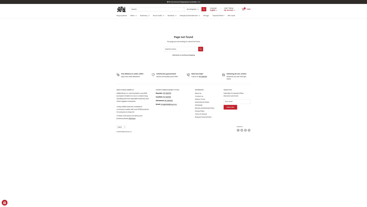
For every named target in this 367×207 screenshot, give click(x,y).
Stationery (143, 16)
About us (198, 93)
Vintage (206, 16)
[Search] (203, 9)
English (120, 127)
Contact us (199, 96)
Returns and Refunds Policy (204, 108)
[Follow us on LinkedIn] (249, 130)
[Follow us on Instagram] (245, 130)
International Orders (202, 102)
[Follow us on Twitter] (241, 130)
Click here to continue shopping (183, 55)
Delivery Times (200, 99)
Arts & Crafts (157, 16)
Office (132, 16)
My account (229, 10)
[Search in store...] (200, 49)
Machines (171, 16)
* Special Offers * (218, 16)
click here (132, 118)
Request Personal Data (203, 117)
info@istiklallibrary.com (169, 104)
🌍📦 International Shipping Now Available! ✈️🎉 (183, 2)
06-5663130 (169, 101)
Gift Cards (231, 16)
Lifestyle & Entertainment (189, 16)
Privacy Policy (199, 111)
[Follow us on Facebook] (238, 130)
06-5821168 (167, 97)
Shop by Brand (122, 16)
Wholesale (198, 105)
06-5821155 (203, 77)
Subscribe (230, 107)
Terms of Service (201, 114)
